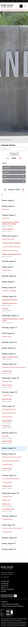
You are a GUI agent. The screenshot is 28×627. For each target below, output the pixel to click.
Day (20, 158)
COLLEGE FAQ (5, 583)
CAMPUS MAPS (5, 581)
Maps (8, 1)
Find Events (14, 154)
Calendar (12, 1)
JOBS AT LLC (4, 587)
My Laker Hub (24, 1)
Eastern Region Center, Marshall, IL (11, 604)
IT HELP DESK (5, 585)
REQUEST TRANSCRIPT (7, 589)
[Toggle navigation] (25, 6)
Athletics (18, 1)
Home (2, 140)
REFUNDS (3, 591)
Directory (3, 1)
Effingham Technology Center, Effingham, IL (13, 606)
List (7, 158)
